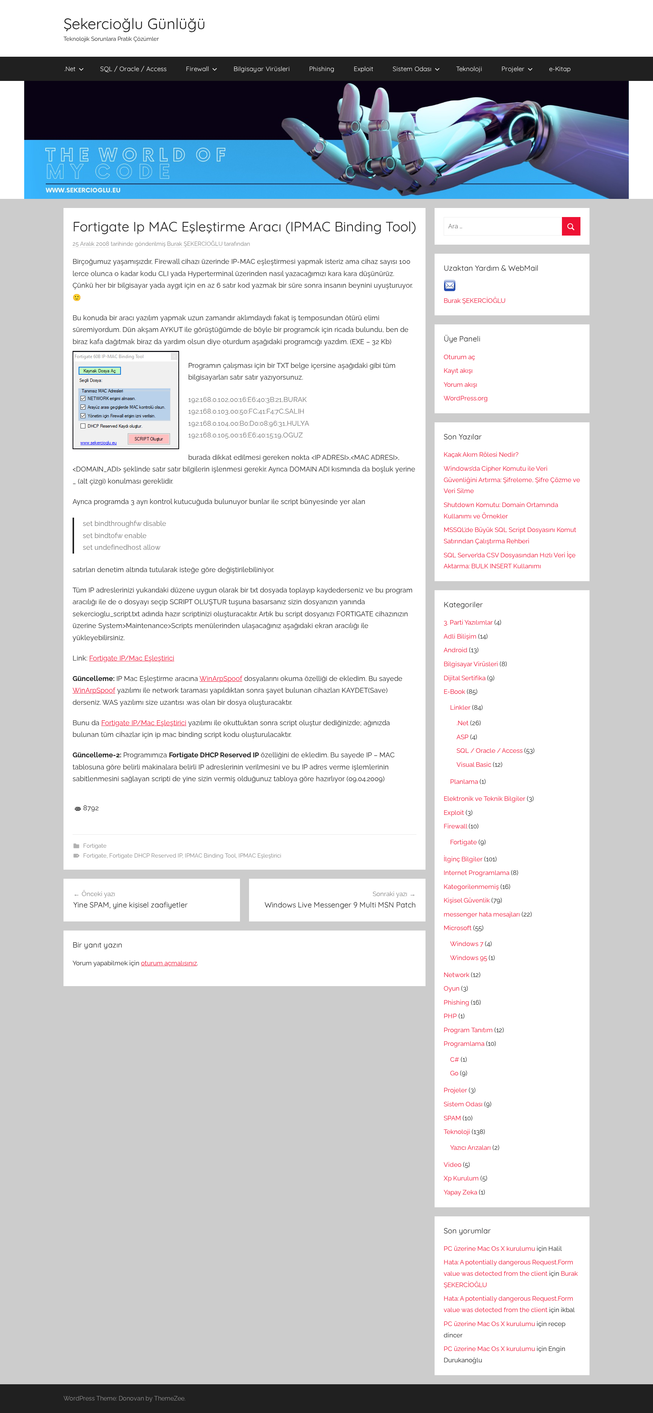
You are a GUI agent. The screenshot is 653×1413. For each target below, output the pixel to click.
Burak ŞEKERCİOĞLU (195, 243)
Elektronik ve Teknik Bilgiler (484, 798)
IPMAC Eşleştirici (259, 855)
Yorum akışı (460, 384)
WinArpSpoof (221, 678)
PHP (450, 1016)
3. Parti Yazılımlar (468, 622)
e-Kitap (560, 69)
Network (456, 975)
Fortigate (95, 845)
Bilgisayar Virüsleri (262, 69)
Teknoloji (469, 69)
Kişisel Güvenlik (467, 900)
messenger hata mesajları (482, 914)
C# (454, 1059)
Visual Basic (473, 764)
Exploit (363, 69)
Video (452, 1164)
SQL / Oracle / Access (133, 69)
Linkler (460, 707)
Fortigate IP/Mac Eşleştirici (131, 658)
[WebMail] (450, 289)
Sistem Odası (412, 69)
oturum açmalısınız (169, 963)
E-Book (454, 691)
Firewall (197, 69)
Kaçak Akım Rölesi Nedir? (481, 454)
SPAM (452, 1118)
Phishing (321, 69)
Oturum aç (459, 357)
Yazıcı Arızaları (470, 1147)
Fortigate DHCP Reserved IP (145, 855)
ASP (462, 737)
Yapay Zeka (460, 1192)
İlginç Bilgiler (463, 859)
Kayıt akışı (458, 370)
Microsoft (458, 928)
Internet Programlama (476, 872)
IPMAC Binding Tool (210, 855)
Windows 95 (468, 958)
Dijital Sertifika (465, 678)
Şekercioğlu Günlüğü (134, 23)
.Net (70, 69)
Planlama (464, 781)
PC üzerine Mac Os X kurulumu (489, 1248)
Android (455, 650)
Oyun (452, 988)
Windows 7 (466, 944)
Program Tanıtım (468, 1030)
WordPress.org (466, 398)
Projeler (513, 69)
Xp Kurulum (461, 1178)
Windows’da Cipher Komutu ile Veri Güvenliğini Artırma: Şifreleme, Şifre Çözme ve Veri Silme (512, 480)
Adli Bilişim (460, 636)
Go (454, 1073)
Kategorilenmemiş (471, 886)
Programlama (464, 1043)
